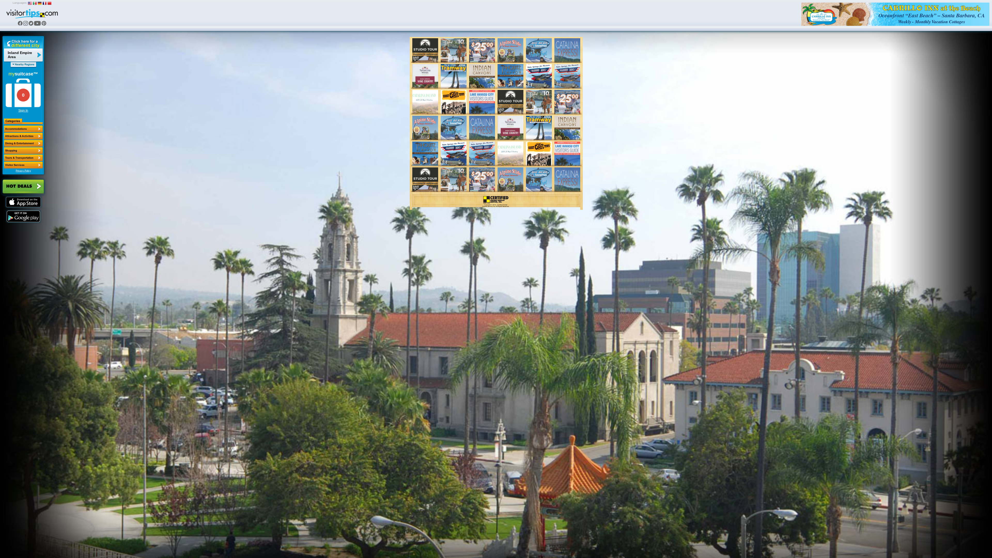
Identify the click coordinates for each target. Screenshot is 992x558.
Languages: (20, 2)
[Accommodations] (23, 129)
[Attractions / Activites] (23, 136)
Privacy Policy (23, 170)
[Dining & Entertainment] (23, 143)
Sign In (23, 110)
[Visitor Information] (23, 165)
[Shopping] (23, 150)
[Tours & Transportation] (23, 157)
